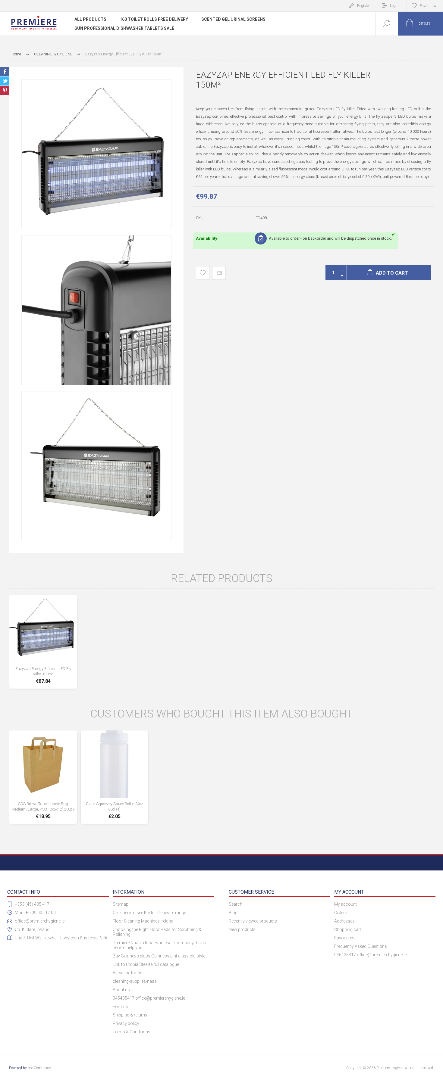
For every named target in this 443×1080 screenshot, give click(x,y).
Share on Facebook (4, 71)
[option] (96, 154)
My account (345, 904)
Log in (395, 6)
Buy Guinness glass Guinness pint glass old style (159, 956)
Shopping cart (347, 929)
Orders (340, 912)
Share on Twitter (4, 81)
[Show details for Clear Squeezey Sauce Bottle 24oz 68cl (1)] (115, 777)
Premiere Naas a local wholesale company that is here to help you (159, 945)
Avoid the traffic (127, 972)
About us (121, 989)
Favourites (344, 937)
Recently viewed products (253, 921)
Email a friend (219, 273)
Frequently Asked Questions (360, 946)
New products (242, 929)
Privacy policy (126, 1023)
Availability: (207, 238)
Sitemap (120, 904)
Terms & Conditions (131, 1031)
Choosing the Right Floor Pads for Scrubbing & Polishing (157, 932)
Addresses (344, 921)
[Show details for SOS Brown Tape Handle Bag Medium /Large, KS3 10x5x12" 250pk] (43, 777)
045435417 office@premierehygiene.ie (149, 998)
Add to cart (43, 670)
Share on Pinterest (4, 90)
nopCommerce (39, 1068)
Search (235, 904)
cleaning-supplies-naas (135, 981)
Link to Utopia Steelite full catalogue (146, 964)
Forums (120, 1006)
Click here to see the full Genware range (149, 912)
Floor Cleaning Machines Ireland (143, 921)
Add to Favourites (202, 273)
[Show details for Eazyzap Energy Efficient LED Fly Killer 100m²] (43, 642)
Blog (233, 912)
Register (363, 6)
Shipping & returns (130, 1015)
